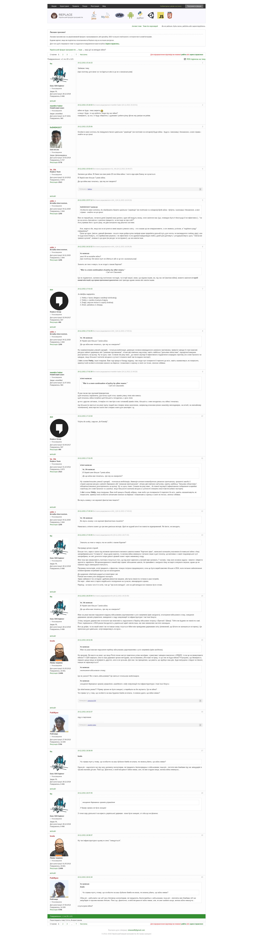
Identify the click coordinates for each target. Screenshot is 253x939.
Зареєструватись (112, 44)
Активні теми (137, 26)
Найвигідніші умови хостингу (170, 6)
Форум (54, 6)
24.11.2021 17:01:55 (85, 331)
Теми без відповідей (150, 26)
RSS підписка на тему (196, 59)
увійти (183, 55)
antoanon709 (92, 700)
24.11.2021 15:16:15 (85, 63)
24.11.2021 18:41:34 (85, 877)
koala (52, 641)
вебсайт (53, 101)
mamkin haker (56, 106)
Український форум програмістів (63, 50)
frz (51, 64)
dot (51, 290)
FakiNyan (54, 713)
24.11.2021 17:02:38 (85, 372)
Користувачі (64, 6)
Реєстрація (95, 6)
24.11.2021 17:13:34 (85, 416)
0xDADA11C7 (56, 127)
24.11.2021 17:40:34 (85, 511)
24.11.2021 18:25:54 (85, 596)
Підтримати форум (194, 6)
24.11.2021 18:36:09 (85, 751)
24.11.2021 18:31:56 (85, 640)
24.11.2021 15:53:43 (85, 169)
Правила (75, 6)
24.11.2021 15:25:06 (85, 127)
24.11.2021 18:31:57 (85, 712)
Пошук (84, 6)
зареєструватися (196, 55)
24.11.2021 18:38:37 (85, 835)
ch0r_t (53, 201)
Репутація (53, 162)
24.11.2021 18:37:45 (85, 793)
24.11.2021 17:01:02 (85, 289)
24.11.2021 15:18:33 (85, 105)
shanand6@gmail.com (136, 930)
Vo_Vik (53, 170)
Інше (80, 50)
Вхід (104, 6)
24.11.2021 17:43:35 (85, 535)
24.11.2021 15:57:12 (85, 200)
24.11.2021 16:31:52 (85, 247)
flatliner (90, 189)
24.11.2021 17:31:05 (85, 458)
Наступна (83, 55)
